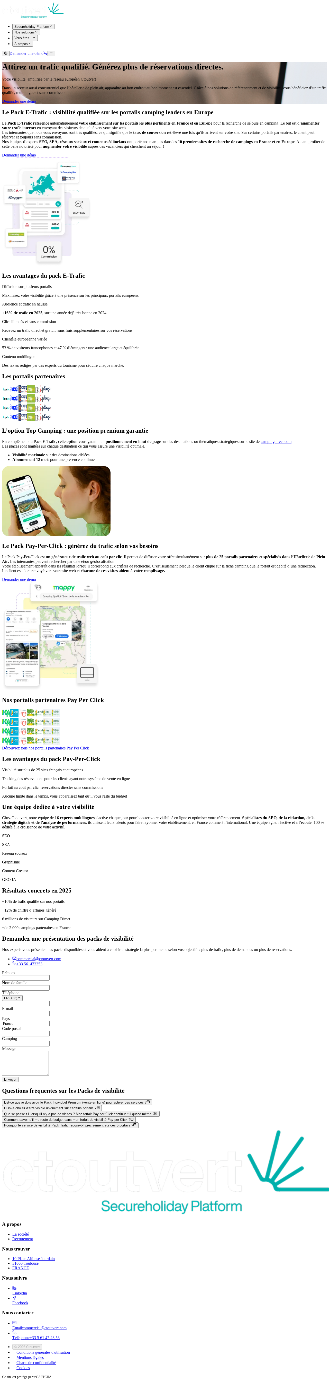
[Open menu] (51, 53)
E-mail (7, 1008)
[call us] (45, 53)
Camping (9, 1038)
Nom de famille (14, 983)
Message (9, 1048)
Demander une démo (19, 101)
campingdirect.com (276, 441)
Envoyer (10, 1079)
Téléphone (10, 993)
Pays (6, 1018)
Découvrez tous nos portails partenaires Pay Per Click (45, 748)
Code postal (11, 1028)
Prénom (8, 973)
